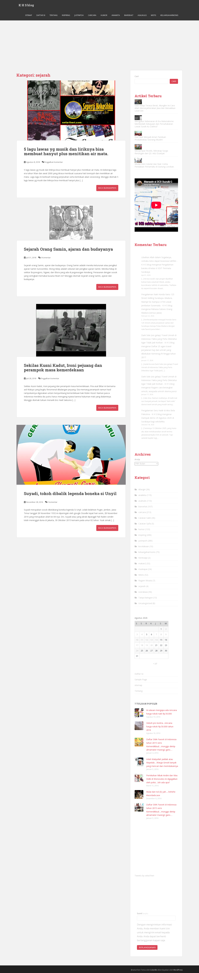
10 (137, 639)
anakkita (116, 15)
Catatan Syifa (144, 523)
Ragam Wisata (145, 580)
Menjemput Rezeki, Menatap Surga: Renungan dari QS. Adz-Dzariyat (151, 152)
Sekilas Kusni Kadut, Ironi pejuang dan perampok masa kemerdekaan (63, 368)
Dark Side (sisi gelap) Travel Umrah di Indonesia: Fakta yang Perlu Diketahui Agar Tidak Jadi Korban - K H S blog (159, 339)
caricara (92, 15)
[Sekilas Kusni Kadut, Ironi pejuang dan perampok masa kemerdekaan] (71, 330)
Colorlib (153, 970)
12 (147, 639)
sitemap (28, 15)
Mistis (153, 15)
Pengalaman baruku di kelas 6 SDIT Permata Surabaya (157, 268)
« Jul (155, 663)
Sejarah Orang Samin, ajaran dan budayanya (68, 249)
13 (151, 639)
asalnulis (142, 15)
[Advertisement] (99, 42)
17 (137, 645)
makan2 (142, 563)
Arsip (137, 459)
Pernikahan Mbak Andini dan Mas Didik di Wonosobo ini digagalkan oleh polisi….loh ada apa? (162, 779)
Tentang (54, 15)
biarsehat (128, 15)
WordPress (178, 970)
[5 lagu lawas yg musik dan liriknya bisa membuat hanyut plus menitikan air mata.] (71, 110)
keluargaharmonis (169, 15)
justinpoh (79, 15)
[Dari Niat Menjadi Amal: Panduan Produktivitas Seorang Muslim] (138, 133)
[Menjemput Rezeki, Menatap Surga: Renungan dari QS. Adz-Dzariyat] (138, 146)
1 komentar (52, 502)
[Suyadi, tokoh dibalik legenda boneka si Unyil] (71, 455)
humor (104, 15)
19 (147, 645)
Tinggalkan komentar (53, 162)
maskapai (142, 569)
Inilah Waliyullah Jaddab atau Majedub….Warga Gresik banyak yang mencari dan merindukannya (162, 763)
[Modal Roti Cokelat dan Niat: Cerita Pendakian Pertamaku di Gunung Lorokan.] (138, 160)
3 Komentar (45, 257)
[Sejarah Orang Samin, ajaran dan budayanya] (71, 222)
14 (156, 639)
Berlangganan (147, 947)
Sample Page (141, 679)
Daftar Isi (40, 15)
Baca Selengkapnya (107, 188)
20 (151, 645)
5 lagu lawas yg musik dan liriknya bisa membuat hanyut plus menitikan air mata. (66, 151)
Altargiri (142, 489)
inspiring (66, 15)
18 (142, 645)
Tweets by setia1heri (144, 875)
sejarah (141, 586)
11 (142, 639)
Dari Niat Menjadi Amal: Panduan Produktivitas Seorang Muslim (150, 138)
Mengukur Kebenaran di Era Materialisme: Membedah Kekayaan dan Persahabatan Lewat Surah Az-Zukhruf (154, 124)
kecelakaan (143, 546)
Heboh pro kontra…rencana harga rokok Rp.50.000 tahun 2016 (159, 726)
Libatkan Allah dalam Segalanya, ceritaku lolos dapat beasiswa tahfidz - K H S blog (159, 261)
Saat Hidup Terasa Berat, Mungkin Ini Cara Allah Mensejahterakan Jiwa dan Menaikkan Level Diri (155, 108)
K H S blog (26, 5)
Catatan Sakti (144, 518)
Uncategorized (145, 603)
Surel (142, 913)
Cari (137, 76)
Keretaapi (142, 557)
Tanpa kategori (145, 597)
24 (137, 650)
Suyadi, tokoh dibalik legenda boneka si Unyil (70, 493)
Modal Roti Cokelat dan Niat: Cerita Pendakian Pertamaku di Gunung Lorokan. (154, 165)
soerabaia (143, 592)
